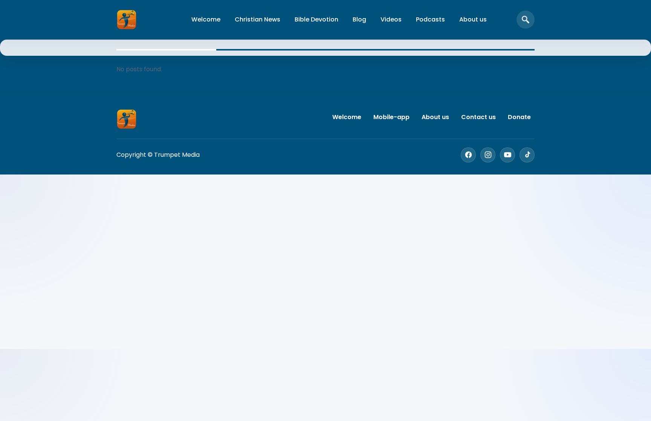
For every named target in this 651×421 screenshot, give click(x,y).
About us (473, 19)
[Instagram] (487, 154)
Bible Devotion (316, 19)
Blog (359, 19)
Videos (391, 19)
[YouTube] (507, 154)
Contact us (478, 117)
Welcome (205, 19)
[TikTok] (527, 154)
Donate (519, 117)
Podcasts (430, 19)
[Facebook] (468, 154)
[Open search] (526, 20)
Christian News (257, 19)
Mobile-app (391, 117)
